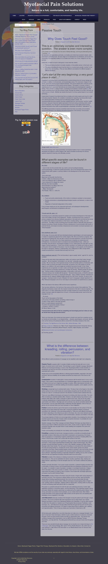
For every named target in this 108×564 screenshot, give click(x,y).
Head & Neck (18, 97)
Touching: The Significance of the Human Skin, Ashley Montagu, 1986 (62, 323)
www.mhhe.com (54, 147)
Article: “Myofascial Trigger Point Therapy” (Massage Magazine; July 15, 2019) (26, 35)
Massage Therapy (20, 103)
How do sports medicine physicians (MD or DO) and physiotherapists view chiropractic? (26, 65)
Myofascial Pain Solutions (56, 546)
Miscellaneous (19, 105)
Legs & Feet (18, 101)
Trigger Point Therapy (42, 546)
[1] (48, 53)
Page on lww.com (48, 326)
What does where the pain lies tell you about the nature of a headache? (25, 57)
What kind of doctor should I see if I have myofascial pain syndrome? (26, 47)
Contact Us (87, 546)
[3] (90, 106)
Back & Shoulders (20, 90)
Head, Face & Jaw (20, 99)
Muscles (17, 107)
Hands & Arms (19, 95)
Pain (16, 111)
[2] (88, 88)
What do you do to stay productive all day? (26, 61)
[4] (52, 294)
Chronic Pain (18, 93)
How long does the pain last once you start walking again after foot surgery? (26, 78)
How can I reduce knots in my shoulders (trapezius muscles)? (25, 74)
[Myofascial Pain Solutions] (54, 6)
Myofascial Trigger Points (22, 109)
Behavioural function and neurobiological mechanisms (57, 330)
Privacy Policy (22, 561)
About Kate (80, 546)
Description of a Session (70, 546)
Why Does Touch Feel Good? (67, 38)
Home (43, 24)
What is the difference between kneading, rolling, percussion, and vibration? (67, 348)
